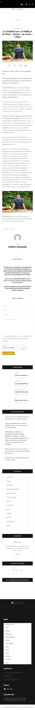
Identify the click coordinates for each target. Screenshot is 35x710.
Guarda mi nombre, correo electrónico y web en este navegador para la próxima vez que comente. (17, 338)
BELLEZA (9, 485)
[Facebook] (26, 4)
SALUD (9, 517)
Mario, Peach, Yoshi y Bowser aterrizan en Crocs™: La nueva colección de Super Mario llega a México (17, 451)
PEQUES (9, 513)
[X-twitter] (29, 4)
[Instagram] (32, 4)
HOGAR (17, 372)
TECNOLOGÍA (18, 381)
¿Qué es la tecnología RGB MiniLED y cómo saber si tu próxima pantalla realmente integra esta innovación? (18, 280)
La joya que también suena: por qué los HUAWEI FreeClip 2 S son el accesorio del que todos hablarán (16, 425)
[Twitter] (15, 65)
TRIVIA (9, 525)
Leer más (17, 554)
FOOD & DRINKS (11, 497)
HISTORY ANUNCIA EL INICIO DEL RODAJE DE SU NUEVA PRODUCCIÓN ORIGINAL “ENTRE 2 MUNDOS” (17, 288)
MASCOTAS (10, 505)
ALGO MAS (10, 477)
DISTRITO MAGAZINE (17, 246)
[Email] (26, 65)
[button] (21, 4)
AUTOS (9, 481)
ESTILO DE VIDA (11, 493)
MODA (16, 397)
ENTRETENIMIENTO (18, 28)
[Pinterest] (20, 65)
